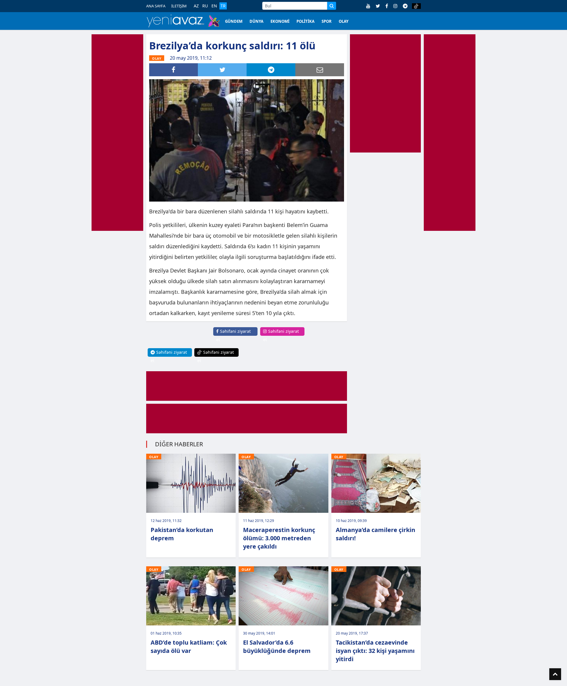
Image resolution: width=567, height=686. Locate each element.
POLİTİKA (305, 21)
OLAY (343, 21)
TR (223, 6)
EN (214, 6)
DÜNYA (256, 21)
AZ (196, 6)
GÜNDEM (233, 21)
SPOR (327, 21)
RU (205, 6)
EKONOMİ (280, 21)
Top (555, 674)
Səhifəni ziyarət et (233, 335)
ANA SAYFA (155, 6)
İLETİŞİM (179, 6)
